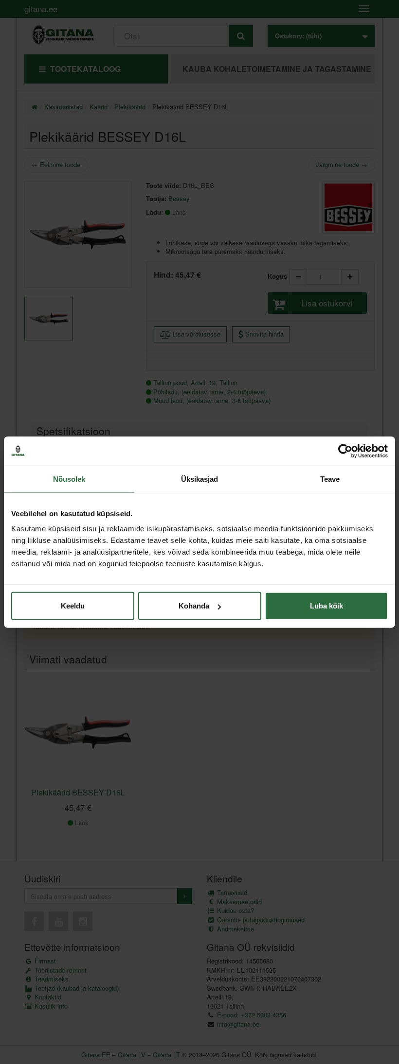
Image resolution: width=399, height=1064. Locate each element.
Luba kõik (326, 606)
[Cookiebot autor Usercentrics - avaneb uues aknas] (345, 450)
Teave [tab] (330, 478)
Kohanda (194, 606)
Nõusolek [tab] (69, 478)
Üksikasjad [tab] (199, 478)
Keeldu (73, 606)
